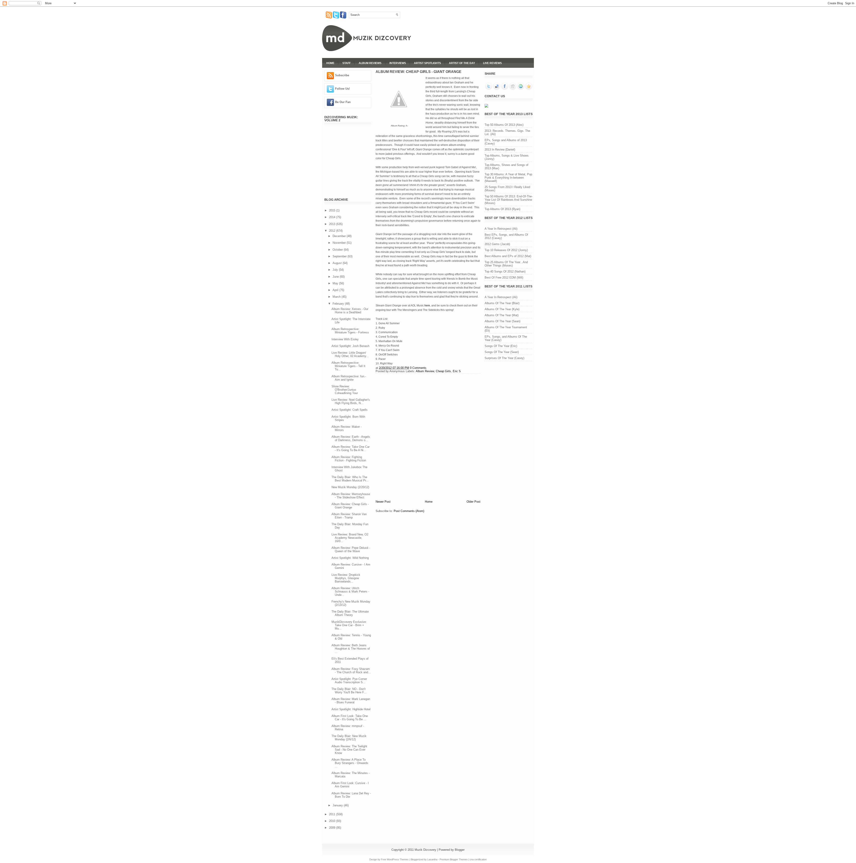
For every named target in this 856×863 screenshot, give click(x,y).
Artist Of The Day (462, 63)
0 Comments (418, 368)
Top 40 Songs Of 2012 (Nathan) (505, 271)
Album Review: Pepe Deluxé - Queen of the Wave (350, 549)
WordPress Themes (398, 859)
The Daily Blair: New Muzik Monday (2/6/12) (348, 737)
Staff (346, 63)
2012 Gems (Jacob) (497, 244)
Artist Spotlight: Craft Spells (349, 409)
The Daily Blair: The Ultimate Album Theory (350, 613)
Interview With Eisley (345, 339)
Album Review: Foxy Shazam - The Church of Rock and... (351, 670)
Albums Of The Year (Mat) (502, 315)
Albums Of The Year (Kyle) (502, 309)
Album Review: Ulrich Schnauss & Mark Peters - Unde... (350, 591)
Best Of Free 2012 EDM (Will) (504, 277)
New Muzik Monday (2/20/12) (350, 487)
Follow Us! (342, 88)
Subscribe (342, 75)
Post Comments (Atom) (409, 511)
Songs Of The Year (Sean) (502, 352)
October (338, 249)
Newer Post (383, 501)
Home (330, 63)
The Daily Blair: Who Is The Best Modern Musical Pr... (349, 478)
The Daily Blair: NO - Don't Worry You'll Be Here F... (348, 690)
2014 (332, 217)
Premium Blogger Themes (454, 859)
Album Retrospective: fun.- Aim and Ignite (348, 378)
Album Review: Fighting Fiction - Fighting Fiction (348, 458)
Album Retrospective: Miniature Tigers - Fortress (350, 330)
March (337, 296)
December (340, 236)
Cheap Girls (443, 371)
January (338, 805)
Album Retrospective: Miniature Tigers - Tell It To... (348, 366)
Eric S (457, 371)
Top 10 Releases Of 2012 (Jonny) (506, 250)
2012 (332, 230)
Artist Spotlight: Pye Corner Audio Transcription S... (349, 680)
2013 (332, 224)
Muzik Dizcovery (425, 849)
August (338, 263)
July (336, 269)
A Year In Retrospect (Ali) (501, 228)
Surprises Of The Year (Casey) (504, 358)
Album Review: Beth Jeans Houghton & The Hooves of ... (350, 649)
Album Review (425, 371)
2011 (332, 814)
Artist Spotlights (427, 63)
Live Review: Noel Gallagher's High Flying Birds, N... (350, 401)
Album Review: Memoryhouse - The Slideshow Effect (350, 495)
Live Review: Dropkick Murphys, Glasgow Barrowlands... (345, 578)
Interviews (397, 63)
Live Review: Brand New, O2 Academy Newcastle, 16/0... (349, 538)
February (339, 303)
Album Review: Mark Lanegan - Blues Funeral (350, 700)
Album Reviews (370, 63)
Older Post (473, 501)
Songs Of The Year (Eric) (501, 346)
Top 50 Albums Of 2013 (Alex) (504, 124)
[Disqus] (428, 436)
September (340, 256)
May (336, 283)
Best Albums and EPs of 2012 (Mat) (508, 256)
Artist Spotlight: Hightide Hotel (350, 709)
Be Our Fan (343, 102)
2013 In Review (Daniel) (500, 149)
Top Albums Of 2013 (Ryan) (502, 209)
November (340, 242)
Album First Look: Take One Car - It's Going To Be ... (349, 717)
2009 (332, 827)
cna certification (478, 859)
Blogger (460, 849)
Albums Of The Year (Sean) (502, 321)
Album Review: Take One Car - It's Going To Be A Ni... (350, 448)
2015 (332, 210)
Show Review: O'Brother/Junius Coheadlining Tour (344, 390)
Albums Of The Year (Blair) (502, 303)
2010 (332, 821)
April (336, 290)
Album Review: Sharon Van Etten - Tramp (349, 515)
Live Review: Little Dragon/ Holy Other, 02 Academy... (350, 354)
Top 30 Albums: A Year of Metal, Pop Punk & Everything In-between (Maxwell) (508, 178)
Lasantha (432, 859)
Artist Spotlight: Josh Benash (350, 346)
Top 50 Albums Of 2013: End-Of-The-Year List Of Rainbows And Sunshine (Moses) (509, 200)
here (427, 305)
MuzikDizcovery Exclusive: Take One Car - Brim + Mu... (349, 625)
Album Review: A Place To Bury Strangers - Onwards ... (349, 763)
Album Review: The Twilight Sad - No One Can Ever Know (349, 750)
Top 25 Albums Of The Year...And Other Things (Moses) (506, 263)
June (336, 276)
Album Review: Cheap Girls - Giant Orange (350, 505)
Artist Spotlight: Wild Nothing (350, 558)
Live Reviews (492, 63)
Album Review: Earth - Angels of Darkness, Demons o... (350, 438)
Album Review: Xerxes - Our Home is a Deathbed (349, 310)
